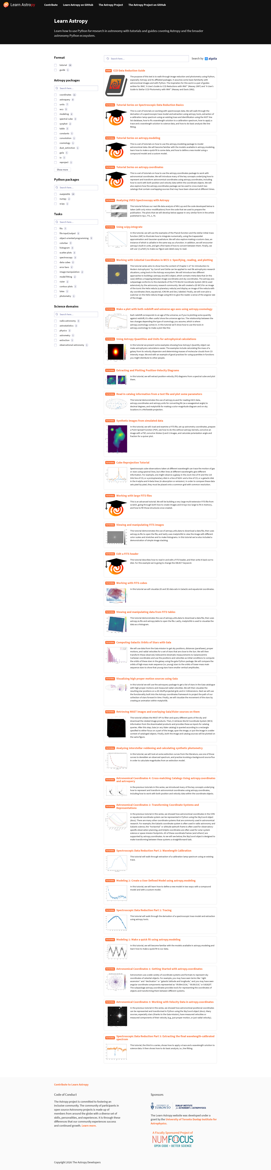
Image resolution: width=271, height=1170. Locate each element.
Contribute (51, 5)
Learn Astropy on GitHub (78, 5)
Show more (62, 169)
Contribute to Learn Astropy (71, 1084)
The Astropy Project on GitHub (147, 5)
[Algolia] (211, 58)
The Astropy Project (111, 5)
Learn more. (89, 1125)
